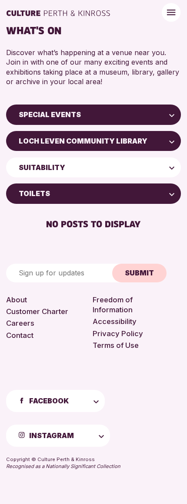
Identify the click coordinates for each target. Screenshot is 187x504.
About (16, 299)
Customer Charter (37, 311)
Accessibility (115, 321)
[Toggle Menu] (171, 12)
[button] (171, 114)
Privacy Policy (118, 333)
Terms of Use (116, 345)
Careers (20, 323)
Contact (19, 335)
